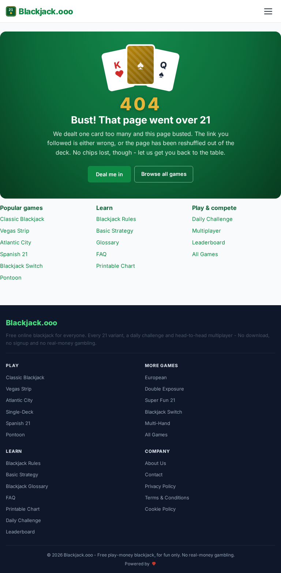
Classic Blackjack (22, 219)
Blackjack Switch (21, 266)
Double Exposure (164, 389)
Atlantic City (15, 242)
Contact (153, 474)
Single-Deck (19, 412)
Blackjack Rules (116, 219)
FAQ (101, 254)
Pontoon (11, 277)
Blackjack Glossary (27, 486)
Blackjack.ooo (46, 11)
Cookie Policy (160, 509)
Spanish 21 (13, 254)
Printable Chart (115, 266)
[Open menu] (268, 11)
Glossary (107, 242)
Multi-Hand (157, 423)
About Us (155, 463)
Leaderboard (208, 242)
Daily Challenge (212, 219)
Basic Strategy (114, 231)
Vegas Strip (14, 231)
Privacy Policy (160, 486)
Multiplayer (206, 231)
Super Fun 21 (160, 400)
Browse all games (164, 174)
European (156, 377)
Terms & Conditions (167, 497)
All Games (205, 254)
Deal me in (109, 174)
